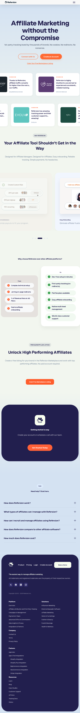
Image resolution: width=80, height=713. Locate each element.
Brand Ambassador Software (51, 609)
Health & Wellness (47, 626)
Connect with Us (28, 57)
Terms (11, 638)
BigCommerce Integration (18, 666)
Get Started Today (40, 448)
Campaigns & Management (17, 612)
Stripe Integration (16, 673)
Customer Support (15, 691)
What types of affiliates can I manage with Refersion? (30, 511)
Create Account (46, 565)
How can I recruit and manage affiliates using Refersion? (32, 520)
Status (11, 702)
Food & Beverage (47, 623)
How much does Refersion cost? (20, 538)
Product (21, 565)
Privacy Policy (13, 641)
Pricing (29, 565)
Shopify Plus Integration (18, 662)
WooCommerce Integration (19, 670)
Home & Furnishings (48, 616)
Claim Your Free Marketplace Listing (40, 63)
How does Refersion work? (17, 503)
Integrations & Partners (16, 626)
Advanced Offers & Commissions (19, 619)
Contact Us (12, 634)
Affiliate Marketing (47, 612)
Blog (10, 684)
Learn (10, 681)
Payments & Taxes (14, 616)
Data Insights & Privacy (16, 623)
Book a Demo (62, 565)
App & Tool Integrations (16, 655)
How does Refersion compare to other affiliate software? (32, 529)
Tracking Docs (13, 698)
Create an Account (51, 57)
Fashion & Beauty (47, 619)
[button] (74, 2)
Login (36, 565)
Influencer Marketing (48, 605)
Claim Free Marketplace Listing (40, 382)
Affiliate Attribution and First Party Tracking (23, 609)
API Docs (11, 695)
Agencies (12, 652)
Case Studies (13, 688)
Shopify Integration (16, 659)
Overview (12, 605)
